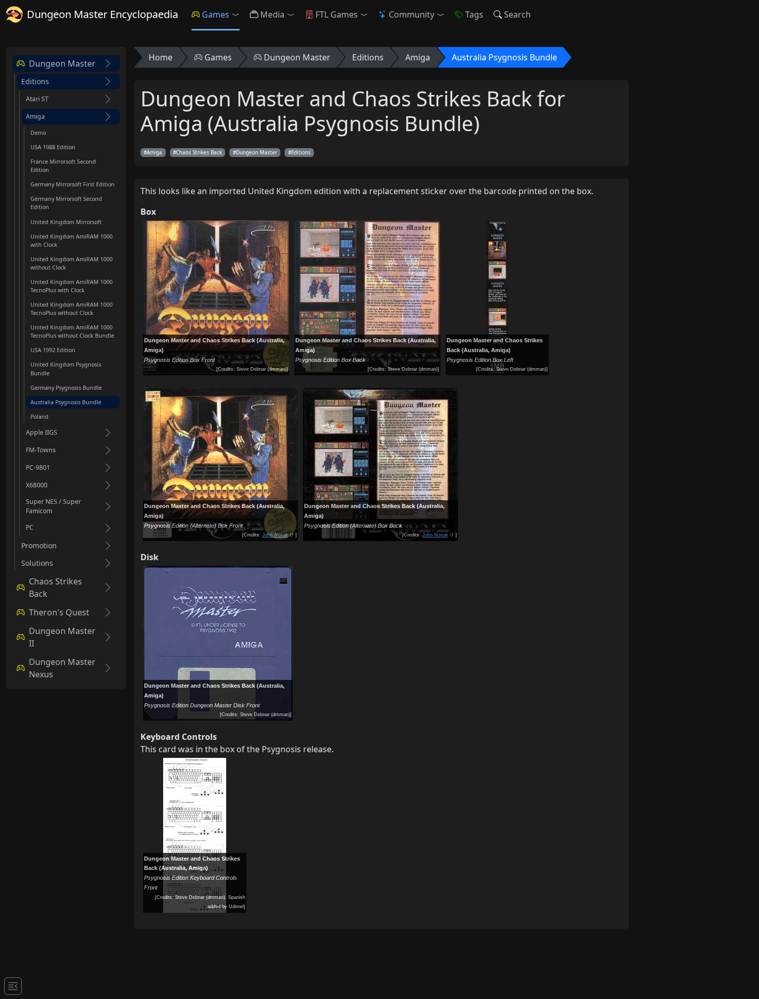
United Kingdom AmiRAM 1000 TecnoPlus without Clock (71, 308)
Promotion (39, 545)
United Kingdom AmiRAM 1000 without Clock (71, 263)
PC (30, 527)
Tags (474, 14)
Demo (38, 132)
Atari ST (37, 98)
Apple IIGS (41, 432)
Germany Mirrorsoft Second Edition (66, 203)
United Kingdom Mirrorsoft (66, 222)
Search (517, 14)
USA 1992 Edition (52, 350)
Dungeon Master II (62, 637)
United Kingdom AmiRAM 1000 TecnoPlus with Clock (71, 286)
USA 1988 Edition (52, 147)
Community (411, 14)
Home (160, 57)
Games (215, 14)
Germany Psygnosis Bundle (66, 387)
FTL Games (336, 14)
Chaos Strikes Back (55, 587)
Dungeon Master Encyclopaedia (102, 14)
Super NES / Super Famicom (53, 506)
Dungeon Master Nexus (62, 668)
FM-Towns (41, 450)
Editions (35, 82)
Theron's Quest (59, 612)
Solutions (37, 563)
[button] (237, 14)
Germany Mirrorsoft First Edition (72, 184)
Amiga (35, 116)
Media (272, 14)
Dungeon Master (62, 63)
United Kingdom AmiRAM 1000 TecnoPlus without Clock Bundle (72, 331)
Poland (39, 416)
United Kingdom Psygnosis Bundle (65, 368)
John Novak (275, 534)
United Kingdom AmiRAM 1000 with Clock (71, 240)
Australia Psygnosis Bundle (65, 402)
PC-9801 (38, 467)
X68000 (37, 485)
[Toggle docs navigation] (13, 986)
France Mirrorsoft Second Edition (63, 165)
